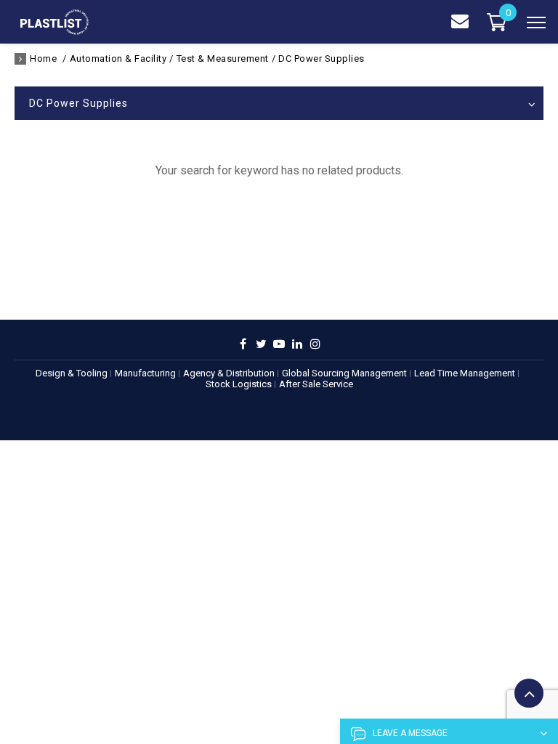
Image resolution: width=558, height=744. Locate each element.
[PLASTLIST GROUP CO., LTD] (54, 31)
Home (43, 58)
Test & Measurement (223, 58)
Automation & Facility (118, 58)
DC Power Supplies (321, 58)
